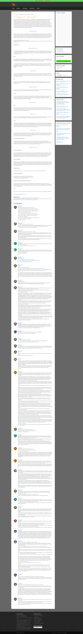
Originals (18, 8)
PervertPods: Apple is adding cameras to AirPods (63, 113)
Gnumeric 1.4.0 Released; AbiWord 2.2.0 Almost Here (62, 84)
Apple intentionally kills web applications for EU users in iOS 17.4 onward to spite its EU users (63, 129)
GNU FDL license (24, 194)
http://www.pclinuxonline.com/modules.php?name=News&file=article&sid (28, 327)
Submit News (32, 8)
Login (58, 68)
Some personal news (59, 141)
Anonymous (20, 206)
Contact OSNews (37, 621)
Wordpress (25, 620)
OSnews (18, 632)
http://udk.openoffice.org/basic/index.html (37, 269)
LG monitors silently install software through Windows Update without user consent (63, 117)
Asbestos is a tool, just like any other (62, 106)
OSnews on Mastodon (37, 618)
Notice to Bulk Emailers (38, 620)
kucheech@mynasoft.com (34, 199)
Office (18, 14)
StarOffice (27, 19)
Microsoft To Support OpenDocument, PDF (63, 81)
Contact (38, 8)
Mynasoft (21, 199)
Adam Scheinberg (28, 619)
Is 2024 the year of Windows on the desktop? (62, 125)
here (32, 176)
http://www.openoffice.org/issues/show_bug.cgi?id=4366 (26, 259)
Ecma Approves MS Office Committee (62, 91)
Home (13, 8)
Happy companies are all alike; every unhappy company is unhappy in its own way (63, 109)
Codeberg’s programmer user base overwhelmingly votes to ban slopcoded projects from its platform (62, 102)
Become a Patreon (60, 50)
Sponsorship (24, 8)
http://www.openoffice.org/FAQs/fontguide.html (25, 261)
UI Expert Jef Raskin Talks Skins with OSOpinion (62, 88)
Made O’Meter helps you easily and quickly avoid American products (63, 134)
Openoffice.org (16, 20)
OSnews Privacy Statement (21, 615)
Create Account (59, 67)
